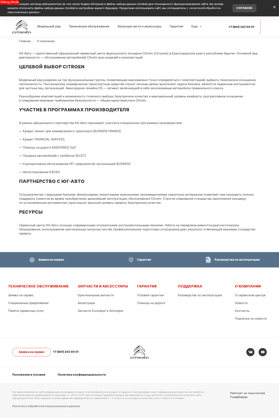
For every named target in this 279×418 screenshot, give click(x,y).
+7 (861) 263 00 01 (241, 26)
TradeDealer (239, 397)
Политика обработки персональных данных (46, 406)
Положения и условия (28, 374)
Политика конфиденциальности (82, 374)
